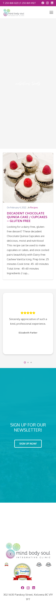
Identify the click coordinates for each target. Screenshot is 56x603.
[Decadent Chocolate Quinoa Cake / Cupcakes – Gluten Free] (28, 178)
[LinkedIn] (52, 3)
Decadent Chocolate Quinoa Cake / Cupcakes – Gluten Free (27, 217)
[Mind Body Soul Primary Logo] (14, 12)
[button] (51, 12)
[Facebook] (43, 3)
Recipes (34, 207)
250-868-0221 (11, 3)
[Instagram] (47, 3)
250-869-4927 (29, 3)
